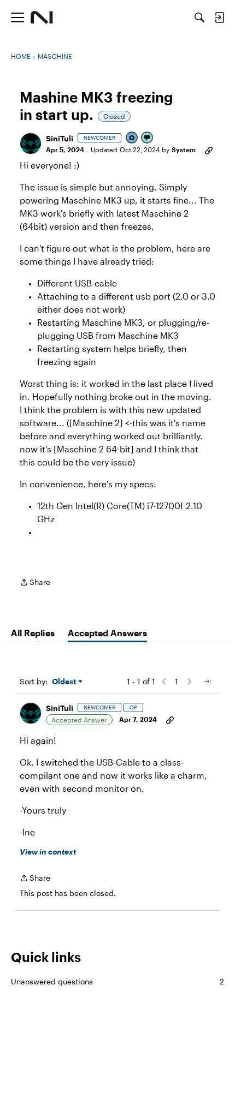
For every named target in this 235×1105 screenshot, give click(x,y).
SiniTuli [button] (59, 138)
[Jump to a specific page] (206, 681)
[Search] (199, 17)
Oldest (65, 682)
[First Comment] (147, 138)
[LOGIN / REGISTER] (219, 17)
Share (35, 583)
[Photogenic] (132, 138)
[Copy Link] (208, 149)
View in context (48, 851)
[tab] (32, 633)
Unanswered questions (117, 981)
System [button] (184, 149)
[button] (31, 143)
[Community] (42, 17)
